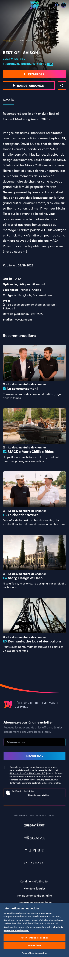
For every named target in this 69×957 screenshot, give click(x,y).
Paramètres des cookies (34, 953)
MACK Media (23, 319)
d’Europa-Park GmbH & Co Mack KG (27, 773)
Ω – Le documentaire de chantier (24, 304)
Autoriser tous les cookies (34, 937)
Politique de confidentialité (34, 895)
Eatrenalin (34, 862)
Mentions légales (34, 888)
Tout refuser (34, 945)
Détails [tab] (8, 100)
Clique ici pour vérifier (38, 794)
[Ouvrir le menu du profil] (63, 5)
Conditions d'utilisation (34, 881)
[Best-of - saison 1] (62, 85)
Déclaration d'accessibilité (35, 902)
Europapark (34, 825)
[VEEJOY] (34, 5)
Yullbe (34, 850)
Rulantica (34, 838)
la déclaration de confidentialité (44, 782)
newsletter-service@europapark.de (36, 779)
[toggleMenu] (5, 5)
